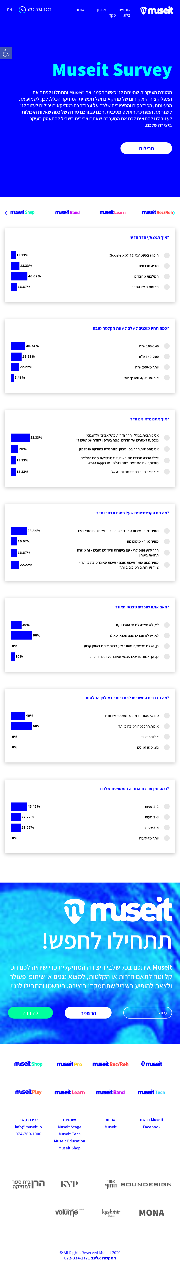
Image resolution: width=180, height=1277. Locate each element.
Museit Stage (70, 1127)
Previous (6, 213)
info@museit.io (28, 1127)
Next (174, 213)
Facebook (152, 1127)
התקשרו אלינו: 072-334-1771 (90, 1258)
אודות (79, 9)
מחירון (101, 9)
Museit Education (69, 1141)
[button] (6, 53)
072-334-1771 (40, 9)
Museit (111, 1127)
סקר (112, 15)
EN (9, 9)
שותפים (124, 9)
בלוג (127, 15)
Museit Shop (69, 1148)
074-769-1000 (28, 1134)
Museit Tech (70, 1134)
